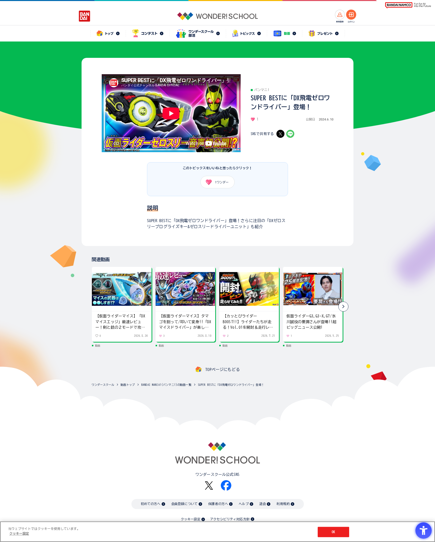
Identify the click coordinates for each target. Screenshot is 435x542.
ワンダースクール (103, 384)
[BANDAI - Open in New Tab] (84, 16)
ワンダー (222, 182)
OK (333, 532)
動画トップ (128, 384)
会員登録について (184, 504)
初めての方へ (151, 504)
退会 (262, 504)
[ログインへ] (351, 15)
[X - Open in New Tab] (280, 134)
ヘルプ (243, 504)
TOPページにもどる (222, 369)
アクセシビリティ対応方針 (230, 519)
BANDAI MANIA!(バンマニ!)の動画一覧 (166, 384)
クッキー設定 (190, 519)
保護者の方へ (218, 504)
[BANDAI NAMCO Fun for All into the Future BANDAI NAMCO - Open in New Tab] (408, 5)
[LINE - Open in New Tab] (290, 134)
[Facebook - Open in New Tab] (226, 485)
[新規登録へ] (340, 15)
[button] (343, 307)
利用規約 (283, 504)
